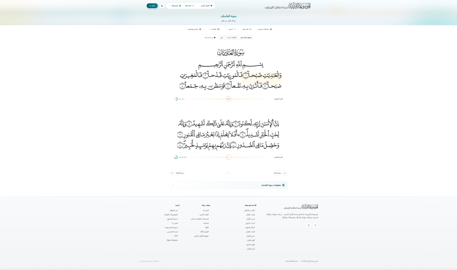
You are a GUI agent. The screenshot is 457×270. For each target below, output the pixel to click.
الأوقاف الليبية (232, 37)
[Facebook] (315, 225)
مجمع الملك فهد (246, 37)
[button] (231, 29)
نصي (221, 37)
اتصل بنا (152, 5)
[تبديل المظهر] (162, 5)
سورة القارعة (180, 173)
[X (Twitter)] (308, 225)
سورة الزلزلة (277, 173)
